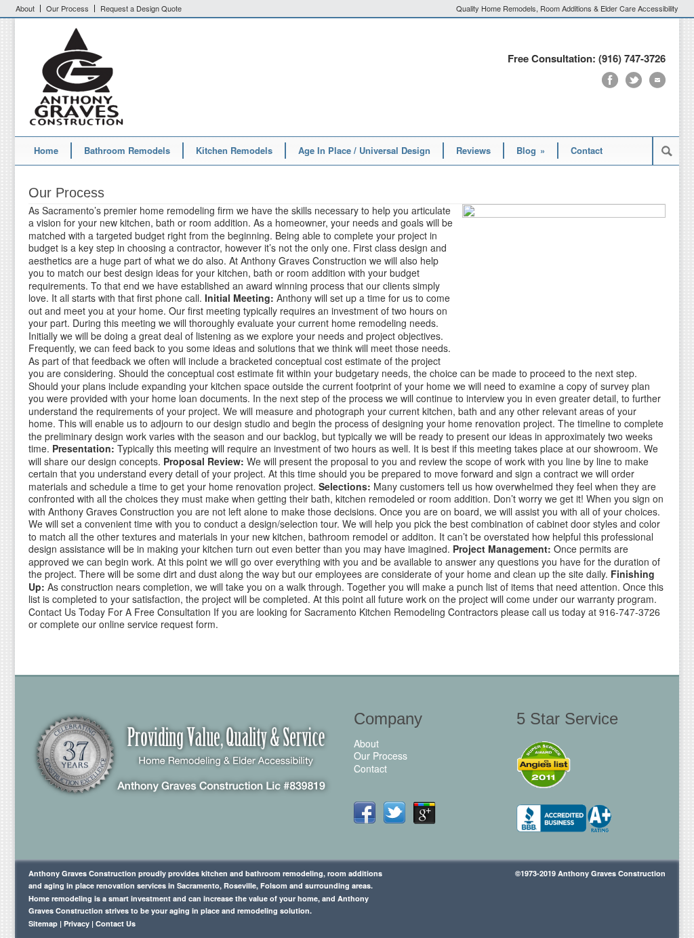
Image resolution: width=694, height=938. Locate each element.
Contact (587, 150)
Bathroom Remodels (127, 150)
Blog (530, 150)
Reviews (473, 150)
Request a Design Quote (141, 8)
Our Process (67, 8)
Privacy (76, 923)
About (25, 8)
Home (46, 150)
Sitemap (43, 923)
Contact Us (116, 923)
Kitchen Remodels (234, 150)
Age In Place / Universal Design (364, 150)
